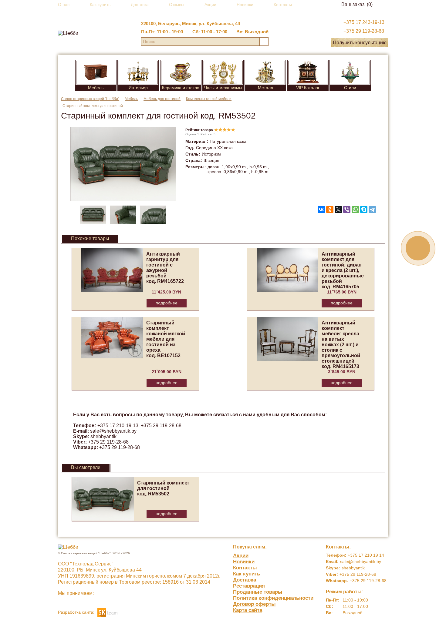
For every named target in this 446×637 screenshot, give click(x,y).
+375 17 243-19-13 (363, 22)
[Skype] (363, 209)
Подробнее (166, 302)
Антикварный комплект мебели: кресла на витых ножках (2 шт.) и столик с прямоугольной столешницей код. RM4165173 (341, 344)
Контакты (283, 4)
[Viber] (346, 209)
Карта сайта (247, 610)
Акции (210, 4)
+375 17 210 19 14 (366, 555)
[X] (338, 209)
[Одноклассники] (329, 209)
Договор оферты (254, 604)
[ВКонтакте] (321, 209)
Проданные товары (257, 592)
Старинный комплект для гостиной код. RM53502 (163, 488)
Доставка (140, 4)
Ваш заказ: (357, 4)
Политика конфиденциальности (273, 598)
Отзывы (176, 4)
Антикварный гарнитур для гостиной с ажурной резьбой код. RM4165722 (165, 267)
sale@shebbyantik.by (113, 431)
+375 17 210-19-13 (117, 425)
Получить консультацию (360, 42)
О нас (63, 4)
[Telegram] (372, 209)
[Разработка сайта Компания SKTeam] (107, 611)
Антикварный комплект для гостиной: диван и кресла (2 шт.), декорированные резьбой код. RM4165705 (343, 270)
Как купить (100, 4)
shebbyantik (103, 436)
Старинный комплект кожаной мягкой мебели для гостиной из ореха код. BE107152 (165, 339)
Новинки (245, 4)
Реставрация (249, 586)
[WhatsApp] (355, 209)
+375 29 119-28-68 (363, 31)
